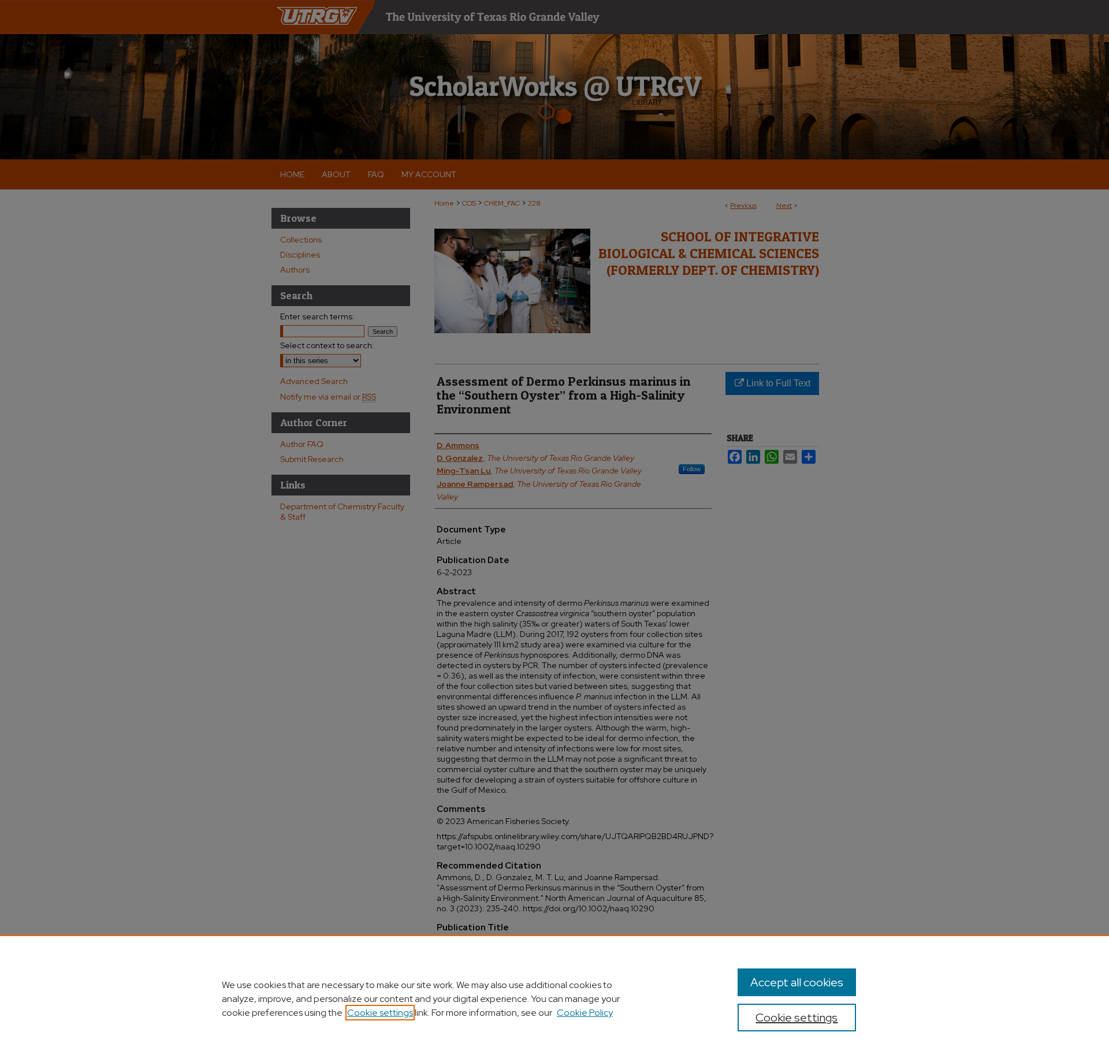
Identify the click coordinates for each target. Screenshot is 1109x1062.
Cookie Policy (585, 1013)
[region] (554, 998)
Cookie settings (380, 1013)
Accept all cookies (796, 982)
